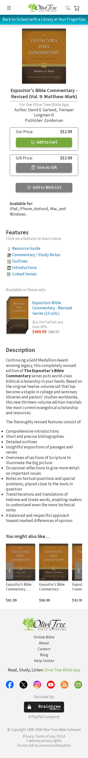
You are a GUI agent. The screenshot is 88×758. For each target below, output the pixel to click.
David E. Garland (42, 110)
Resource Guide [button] (26, 249)
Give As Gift (46, 168)
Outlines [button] (20, 261)
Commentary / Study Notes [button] (36, 255)
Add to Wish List (46, 187)
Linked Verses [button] (24, 274)
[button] (68, 8)
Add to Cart (46, 142)
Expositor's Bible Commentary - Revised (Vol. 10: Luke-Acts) (19, 591)
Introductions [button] (24, 268)
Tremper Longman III (54, 112)
